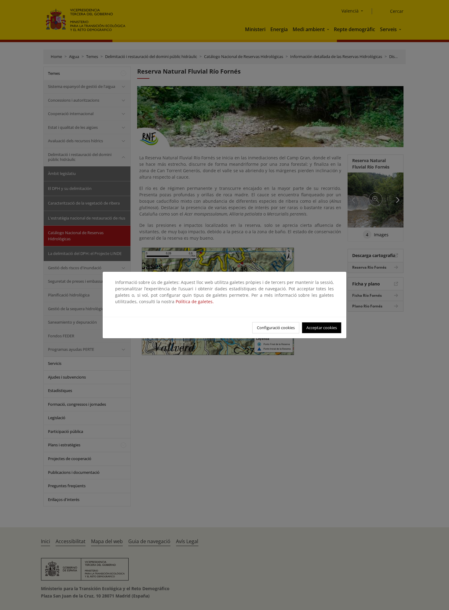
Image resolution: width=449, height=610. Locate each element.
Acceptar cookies (321, 327)
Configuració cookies (276, 327)
